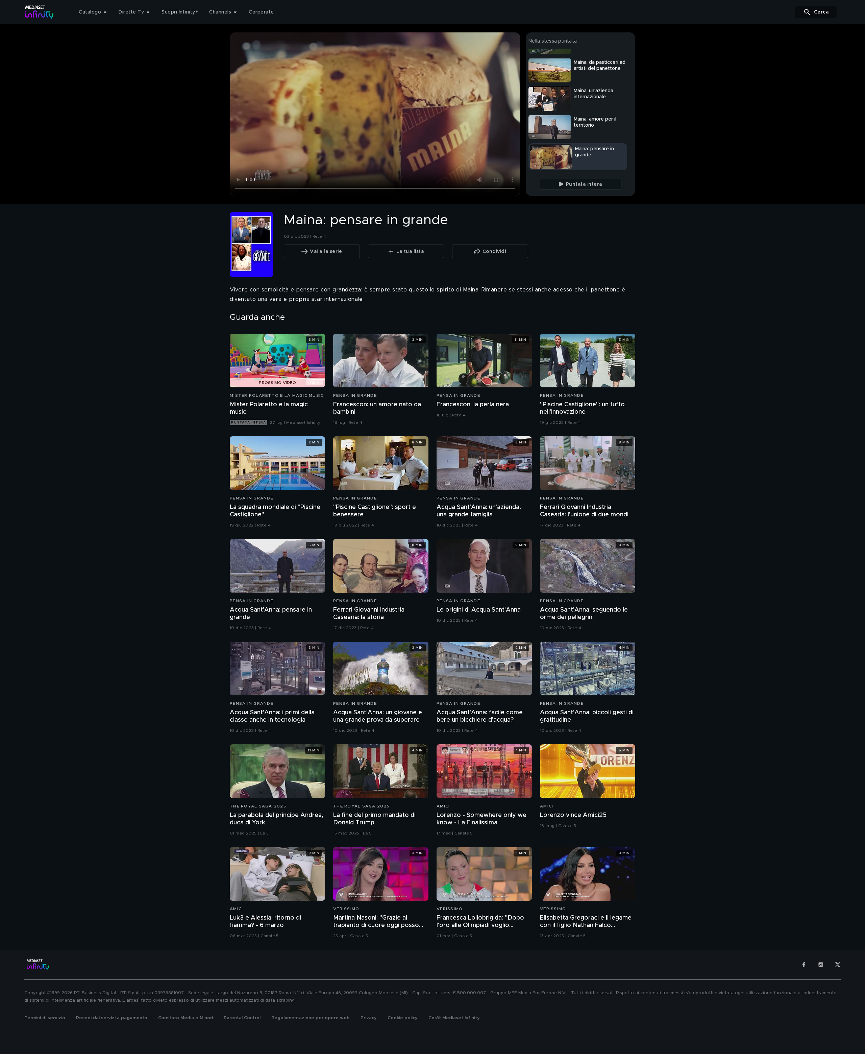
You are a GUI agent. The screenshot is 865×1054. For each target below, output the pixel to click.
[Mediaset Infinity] (39, 12)
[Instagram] (821, 964)
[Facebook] (804, 964)
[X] (838, 964)
